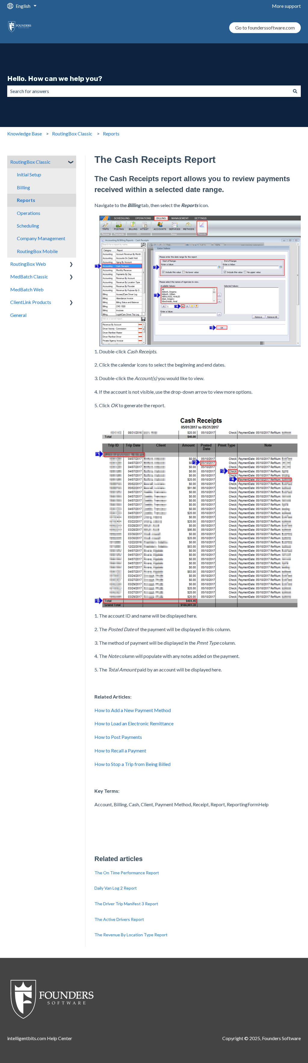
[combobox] (148, 91)
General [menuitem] (18, 315)
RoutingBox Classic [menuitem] (30, 162)
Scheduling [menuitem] (28, 225)
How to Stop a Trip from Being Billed (132, 764)
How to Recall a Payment (120, 750)
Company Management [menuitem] (41, 238)
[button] (71, 162)
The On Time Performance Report (126, 872)
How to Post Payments (118, 737)
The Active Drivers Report (119, 919)
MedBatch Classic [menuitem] (29, 276)
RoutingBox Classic (72, 133)
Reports (111, 133)
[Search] (295, 91)
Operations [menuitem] (28, 213)
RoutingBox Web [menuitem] (28, 264)
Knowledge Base (24, 133)
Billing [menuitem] (23, 187)
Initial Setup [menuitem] (29, 174)
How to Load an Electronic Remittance (134, 723)
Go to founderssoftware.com (265, 27)
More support (286, 6)
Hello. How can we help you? (54, 78)
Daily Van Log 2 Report (115, 888)
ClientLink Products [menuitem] (30, 302)
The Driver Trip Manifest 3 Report (126, 903)
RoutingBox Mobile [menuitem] (37, 251)
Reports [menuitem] (26, 200)
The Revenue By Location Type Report (131, 934)
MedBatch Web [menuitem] (27, 289)
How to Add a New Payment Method (132, 710)
